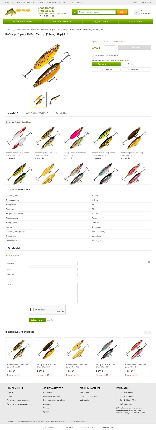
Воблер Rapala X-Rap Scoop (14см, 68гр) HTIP (103, 154)
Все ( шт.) (26, 122)
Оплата (71, 2)
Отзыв (9, 284)
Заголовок (10, 274)
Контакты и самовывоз (25, 2)
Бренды (80, 2)
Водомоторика (136, 21)
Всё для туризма (100, 21)
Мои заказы (84, 392)
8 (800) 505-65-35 (45, 11)
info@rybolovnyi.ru (126, 404)
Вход (135, 2)
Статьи (9, 396)
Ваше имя (10, 263)
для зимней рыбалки (62, 21)
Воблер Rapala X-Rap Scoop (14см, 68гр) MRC (132, 154)
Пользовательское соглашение (19, 400)
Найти (122, 12)
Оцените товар (12, 280)
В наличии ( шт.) (13, 122)
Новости (10, 392)
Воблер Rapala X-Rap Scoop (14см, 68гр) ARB (46, 154)
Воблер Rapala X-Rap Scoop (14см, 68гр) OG (74, 154)
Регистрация (146, 2)
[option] (39, 99)
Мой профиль (85, 400)
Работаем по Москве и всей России (52, 14)
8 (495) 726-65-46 (45, 8)
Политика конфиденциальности (19, 404)
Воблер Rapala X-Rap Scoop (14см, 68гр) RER (17, 154)
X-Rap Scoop (124, 60)
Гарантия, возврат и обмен (46, 2)
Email (9, 269)
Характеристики (37, 113)
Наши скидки (9, 2)
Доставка (62, 2)
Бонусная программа (88, 396)
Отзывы (61, 113)
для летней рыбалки (22, 21)
